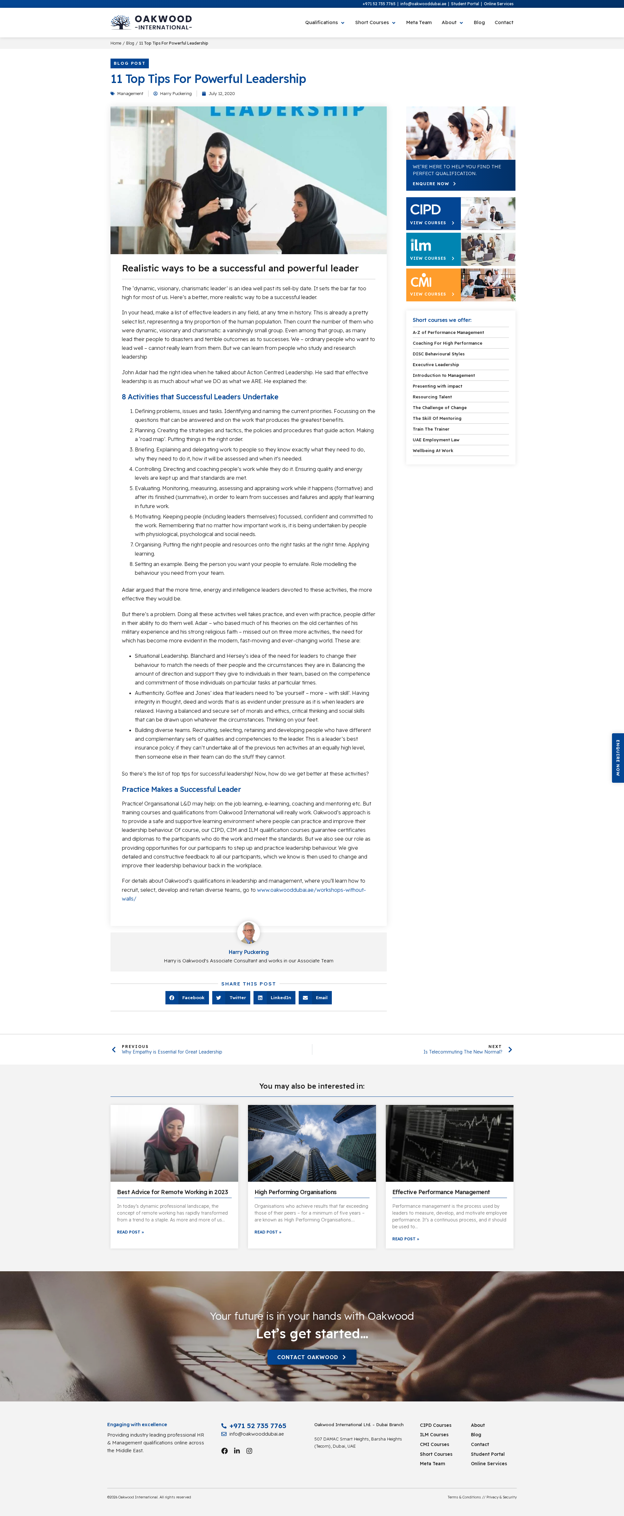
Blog (130, 43)
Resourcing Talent (432, 396)
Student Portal (465, 3)
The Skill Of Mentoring (437, 418)
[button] (618, 758)
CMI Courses (434, 1444)
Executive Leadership (436, 364)
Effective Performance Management (441, 1192)
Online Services (499, 3)
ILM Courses (434, 1435)
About (478, 1425)
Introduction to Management (444, 375)
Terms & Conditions (464, 1497)
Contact (480, 1444)
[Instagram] (249, 1451)
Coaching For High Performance (447, 343)
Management (130, 93)
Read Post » (130, 1232)
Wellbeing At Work (433, 450)
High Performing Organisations (295, 1192)
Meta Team (432, 1464)
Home (115, 43)
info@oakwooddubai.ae (423, 3)
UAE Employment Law (436, 439)
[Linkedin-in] (237, 1451)
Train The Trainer (431, 429)
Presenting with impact (437, 386)
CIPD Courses (435, 1425)
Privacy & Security (502, 1497)
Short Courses (436, 1454)
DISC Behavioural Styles (439, 353)
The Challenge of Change (440, 407)
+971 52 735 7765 (379, 3)
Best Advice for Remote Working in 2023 (172, 1192)
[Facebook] (224, 1451)
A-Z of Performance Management (448, 332)
